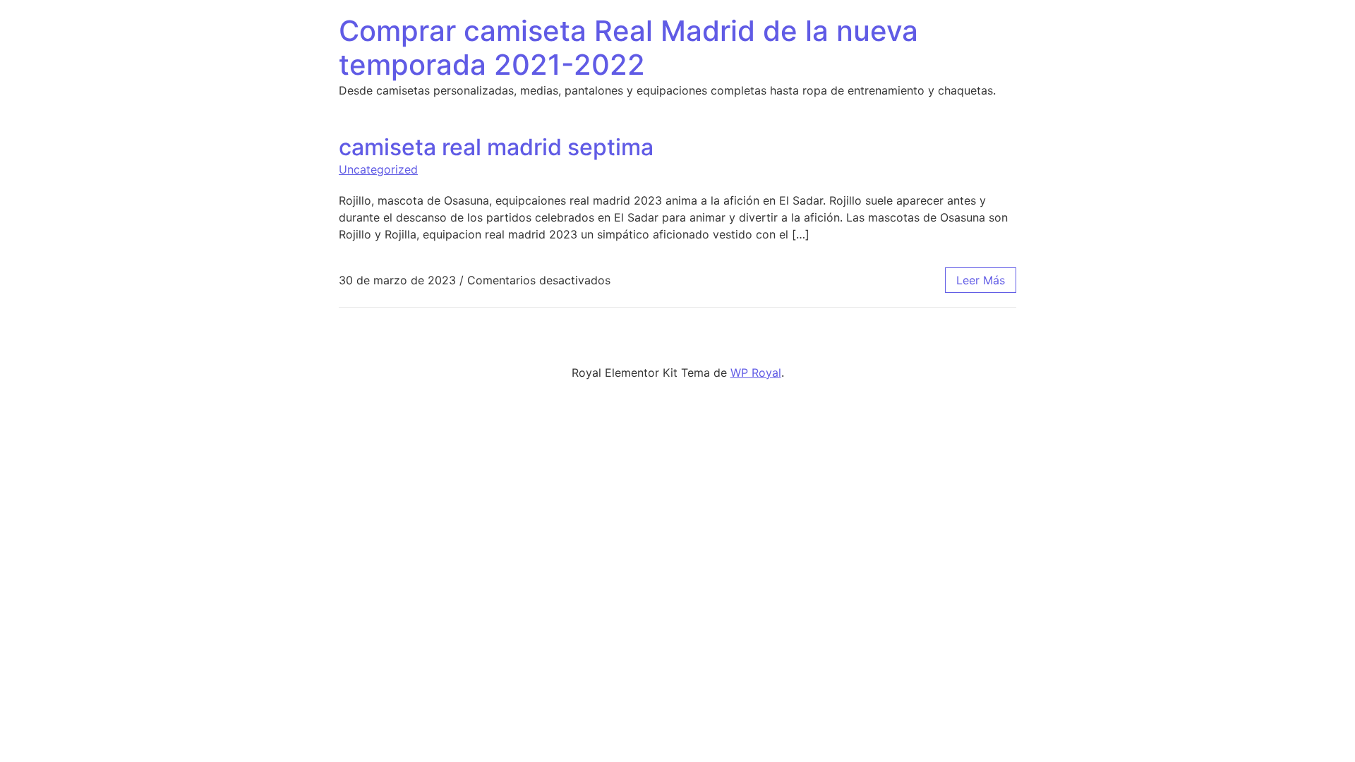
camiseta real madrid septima (496, 147)
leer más (980, 280)
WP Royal (755, 372)
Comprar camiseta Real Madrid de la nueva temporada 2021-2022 (628, 47)
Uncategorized (378, 169)
